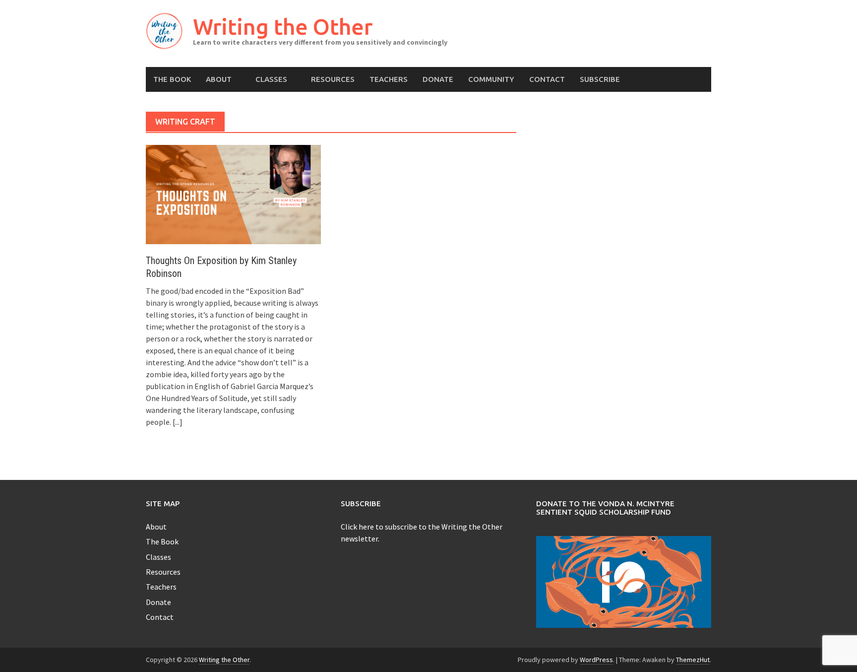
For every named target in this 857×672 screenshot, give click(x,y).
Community (491, 79)
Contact (547, 79)
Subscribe (600, 79)
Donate (438, 79)
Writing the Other (282, 26)
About (219, 79)
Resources (333, 79)
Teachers (388, 79)
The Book (172, 79)
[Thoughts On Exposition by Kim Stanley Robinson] (233, 194)
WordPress (596, 659)
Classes (271, 79)
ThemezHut (693, 659)
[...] (178, 422)
